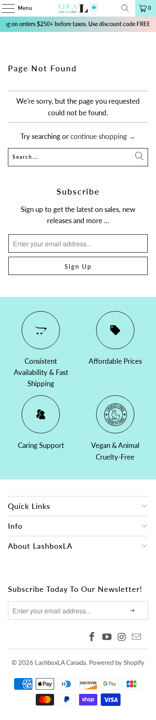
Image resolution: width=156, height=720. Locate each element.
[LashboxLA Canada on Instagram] (122, 637)
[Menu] (4, 8)
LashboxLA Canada (60, 662)
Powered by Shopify (116, 662)
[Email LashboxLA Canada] (137, 637)
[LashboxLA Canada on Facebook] (92, 637)
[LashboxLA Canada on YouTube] (107, 637)
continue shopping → (103, 136)
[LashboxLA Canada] (78, 8)
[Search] (125, 8)
